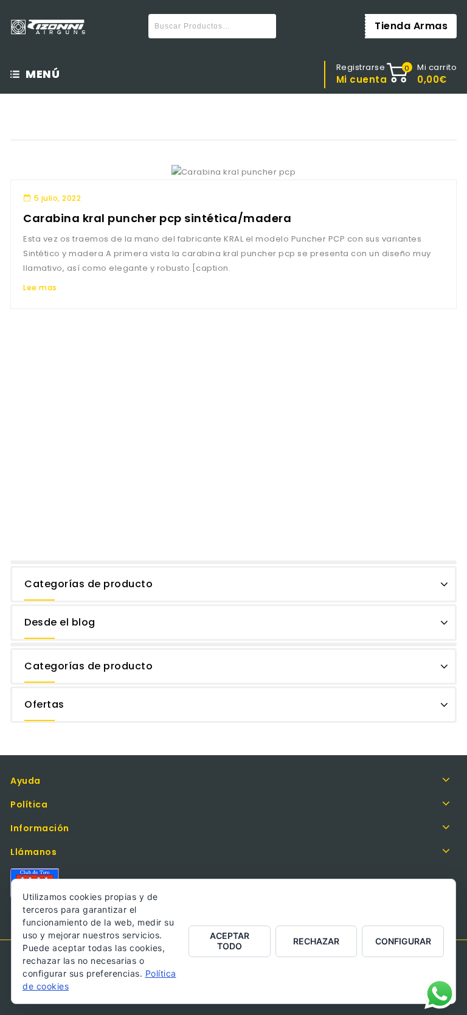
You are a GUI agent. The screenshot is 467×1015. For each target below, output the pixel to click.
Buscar (264, 26)
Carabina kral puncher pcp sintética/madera (157, 218)
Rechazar (316, 941)
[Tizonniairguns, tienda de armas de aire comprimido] (48, 27)
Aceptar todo (229, 940)
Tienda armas (411, 26)
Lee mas (40, 287)
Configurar (403, 941)
